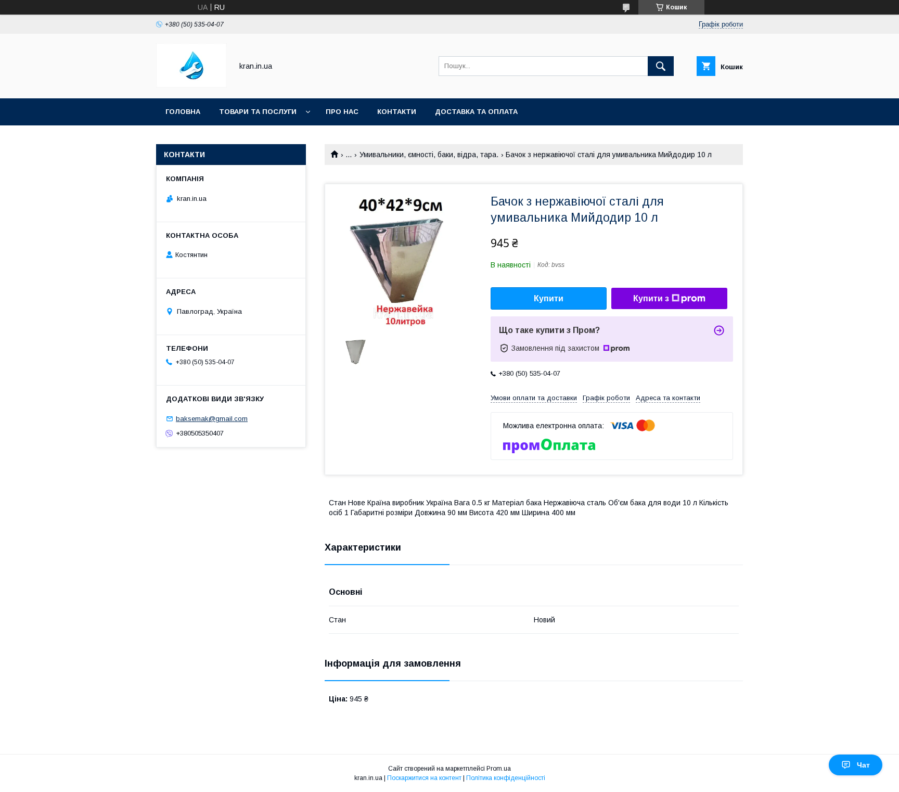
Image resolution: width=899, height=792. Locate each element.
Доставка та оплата (476, 112)
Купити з (651, 298)
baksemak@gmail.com (212, 419)
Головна (182, 112)
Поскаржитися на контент (424, 778)
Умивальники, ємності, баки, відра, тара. (428, 154)
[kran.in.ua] (191, 85)
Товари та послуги (258, 112)
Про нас (342, 112)
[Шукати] (661, 66)
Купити (548, 298)
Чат (863, 765)
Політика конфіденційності (505, 778)
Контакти (396, 112)
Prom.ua (498, 768)
